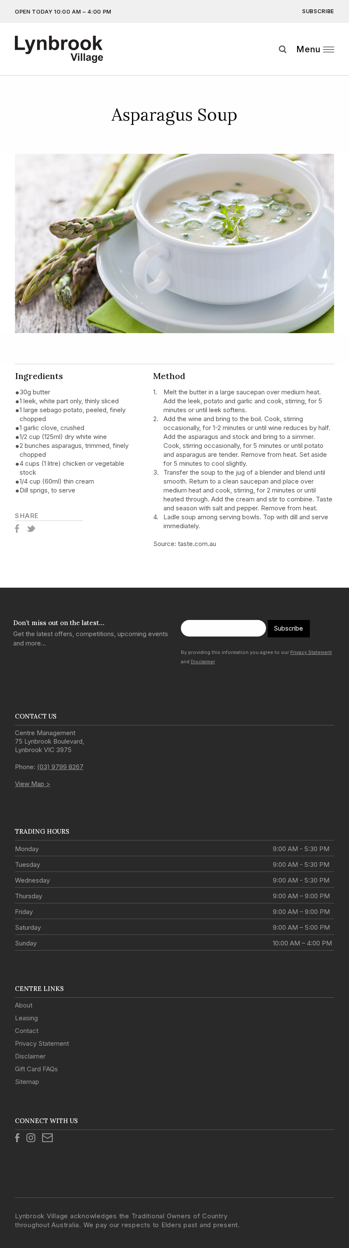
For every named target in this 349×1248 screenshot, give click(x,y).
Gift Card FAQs (36, 1069)
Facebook (17, 528)
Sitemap (27, 1082)
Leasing (26, 1018)
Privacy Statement (311, 652)
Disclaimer (203, 662)
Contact (26, 1031)
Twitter (31, 528)
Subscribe (318, 11)
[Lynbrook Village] (59, 49)
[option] (174, 243)
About (23, 1005)
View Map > (32, 784)
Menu (308, 49)
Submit (336, 65)
